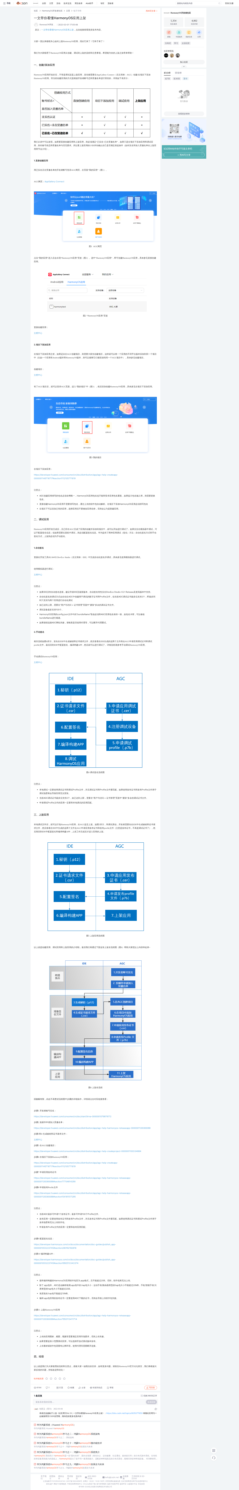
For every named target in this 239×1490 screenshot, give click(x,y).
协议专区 (79, 1477)
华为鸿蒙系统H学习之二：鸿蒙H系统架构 (68, 1434)
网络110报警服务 (60, 1484)
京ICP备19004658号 (74, 1481)
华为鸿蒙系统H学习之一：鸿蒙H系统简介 (68, 1452)
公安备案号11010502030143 (54, 1481)
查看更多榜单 (184, 114)
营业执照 (141, 1484)
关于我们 (43, 1477)
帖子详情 (77, 11)
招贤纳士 (52, 1477)
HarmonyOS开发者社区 (52, 11)
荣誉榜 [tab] (178, 72)
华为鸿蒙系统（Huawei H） (56, 1424)
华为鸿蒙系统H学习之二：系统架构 (54, 1437)
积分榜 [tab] (167, 72)
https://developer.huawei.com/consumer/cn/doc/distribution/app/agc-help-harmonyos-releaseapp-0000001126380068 (92, 1128)
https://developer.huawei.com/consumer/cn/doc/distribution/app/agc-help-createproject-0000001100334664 (88, 1151)
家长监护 (49, 1484)
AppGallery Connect (54, 181)
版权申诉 (123, 1484)
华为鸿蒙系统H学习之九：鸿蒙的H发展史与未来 (64, 1468)
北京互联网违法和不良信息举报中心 (134, 1481)
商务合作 (61, 1477)
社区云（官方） (46, 1409)
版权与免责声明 (113, 1484)
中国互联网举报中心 (74, 1484)
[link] (36, 11)
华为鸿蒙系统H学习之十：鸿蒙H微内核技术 (69, 1443)
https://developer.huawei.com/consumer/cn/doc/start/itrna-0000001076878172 (73, 1116)
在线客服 (125, 1477)
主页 (68, 11)
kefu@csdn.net (112, 1477)
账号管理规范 (101, 1484)
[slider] (56, 1378)
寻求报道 (70, 1477)
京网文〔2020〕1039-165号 (94, 1481)
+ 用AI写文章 (183, 154)
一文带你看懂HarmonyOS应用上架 (57, 29)
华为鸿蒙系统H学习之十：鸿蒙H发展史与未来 (63, 1446)
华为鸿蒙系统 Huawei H (49, 1428)
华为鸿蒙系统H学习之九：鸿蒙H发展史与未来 (70, 1464)
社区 (36, 11)
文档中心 (38, 333)
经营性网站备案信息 (112, 1481)
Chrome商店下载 (89, 1484)
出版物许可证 (132, 1484)
